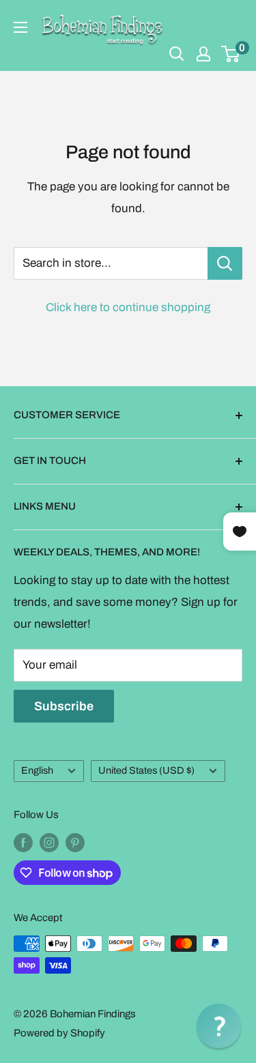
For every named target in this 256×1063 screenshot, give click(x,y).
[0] (231, 54)
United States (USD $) (146, 770)
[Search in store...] (225, 263)
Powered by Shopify (59, 1033)
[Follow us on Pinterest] (75, 842)
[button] (219, 1026)
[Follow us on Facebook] (23, 842)
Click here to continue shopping (128, 307)
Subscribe (64, 706)
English (37, 770)
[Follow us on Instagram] (49, 842)
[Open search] (176, 53)
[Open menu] (20, 27)
